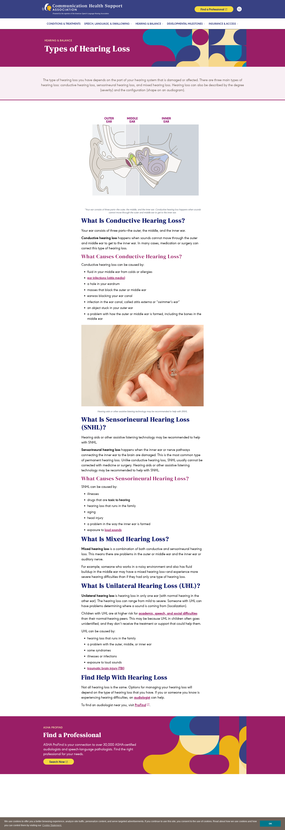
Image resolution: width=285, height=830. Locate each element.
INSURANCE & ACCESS (222, 23)
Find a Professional (212, 9)
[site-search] (239, 9)
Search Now (57, 762)
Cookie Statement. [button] (52, 825)
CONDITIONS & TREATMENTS (64, 23)
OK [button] (270, 823)
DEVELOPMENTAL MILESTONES (185, 23)
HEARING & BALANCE (148, 23)
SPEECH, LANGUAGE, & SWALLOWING (107, 23)
